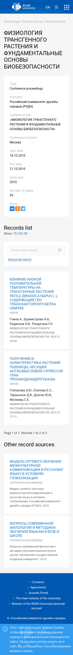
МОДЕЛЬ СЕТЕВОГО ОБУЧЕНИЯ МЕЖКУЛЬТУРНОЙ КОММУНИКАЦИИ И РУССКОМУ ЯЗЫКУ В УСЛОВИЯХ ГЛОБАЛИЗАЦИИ (36, 470)
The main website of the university (38, 598)
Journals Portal (38, 593)
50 (25, 233)
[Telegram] (23, 208)
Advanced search (20, 259)
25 (20, 233)
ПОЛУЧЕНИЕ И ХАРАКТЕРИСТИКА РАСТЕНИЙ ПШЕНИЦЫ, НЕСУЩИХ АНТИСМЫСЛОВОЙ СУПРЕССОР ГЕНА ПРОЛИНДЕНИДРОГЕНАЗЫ (36, 369)
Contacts (38, 582)
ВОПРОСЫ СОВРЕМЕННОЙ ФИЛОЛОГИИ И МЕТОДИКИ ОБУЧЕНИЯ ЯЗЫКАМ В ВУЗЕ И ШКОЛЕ (34, 530)
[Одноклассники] (17, 208)
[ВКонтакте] (12, 208)
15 (15, 233)
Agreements (38, 587)
